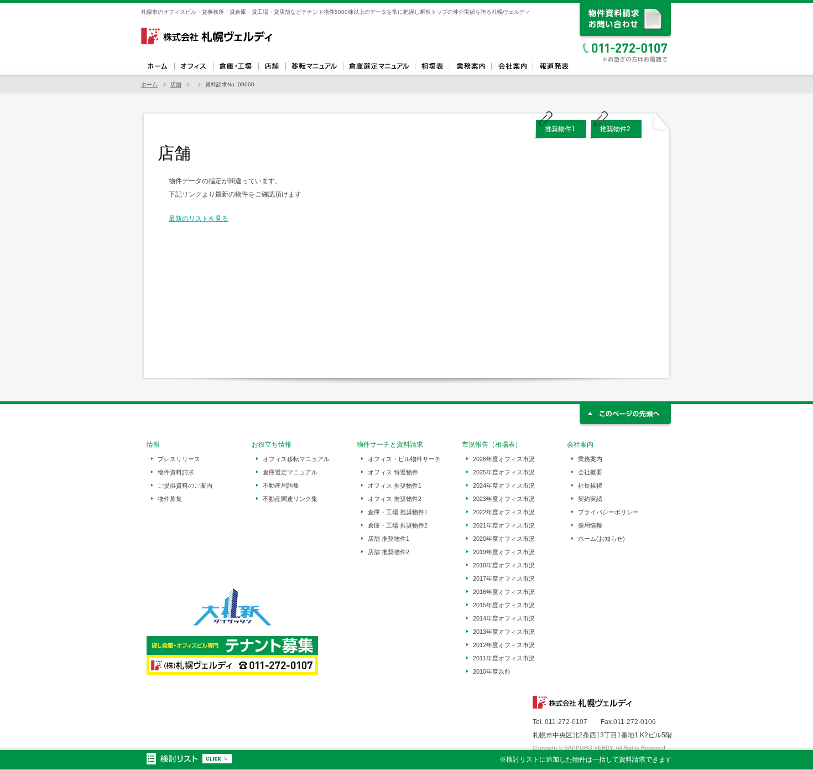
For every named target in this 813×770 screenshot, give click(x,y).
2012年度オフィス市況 (504, 645)
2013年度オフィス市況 (504, 631)
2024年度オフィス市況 (504, 485)
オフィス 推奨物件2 (394, 498)
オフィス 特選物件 (393, 472)
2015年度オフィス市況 (504, 605)
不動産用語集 (281, 485)
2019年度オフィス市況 (504, 552)
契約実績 (590, 498)
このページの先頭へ (626, 415)
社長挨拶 (590, 485)
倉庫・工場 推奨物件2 (398, 525)
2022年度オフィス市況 (504, 512)
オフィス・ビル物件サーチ (404, 459)
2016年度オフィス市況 (504, 591)
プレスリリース (179, 459)
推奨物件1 (560, 129)
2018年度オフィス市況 (504, 565)
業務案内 (470, 66)
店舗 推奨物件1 (388, 538)
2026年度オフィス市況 (504, 459)
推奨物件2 (615, 129)
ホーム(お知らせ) (601, 538)
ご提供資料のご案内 (185, 485)
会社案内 (512, 66)
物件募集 (170, 498)
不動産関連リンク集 (290, 498)
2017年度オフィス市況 (504, 578)
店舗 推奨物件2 (388, 552)
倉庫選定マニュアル (378, 66)
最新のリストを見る (198, 219)
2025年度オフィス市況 (504, 472)
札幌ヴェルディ (207, 36)
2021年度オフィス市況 (504, 525)
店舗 (272, 66)
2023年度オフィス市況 (504, 498)
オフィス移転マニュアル (314, 66)
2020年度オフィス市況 (504, 538)
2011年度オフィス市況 (504, 658)
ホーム (158, 66)
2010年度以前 (491, 671)
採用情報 (590, 525)
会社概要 (590, 472)
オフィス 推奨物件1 (394, 485)
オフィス (193, 66)
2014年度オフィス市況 (504, 618)
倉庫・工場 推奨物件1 (398, 512)
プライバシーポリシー (608, 512)
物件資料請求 (176, 472)
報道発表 (553, 66)
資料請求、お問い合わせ (626, 21)
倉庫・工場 (235, 66)
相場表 (432, 66)
